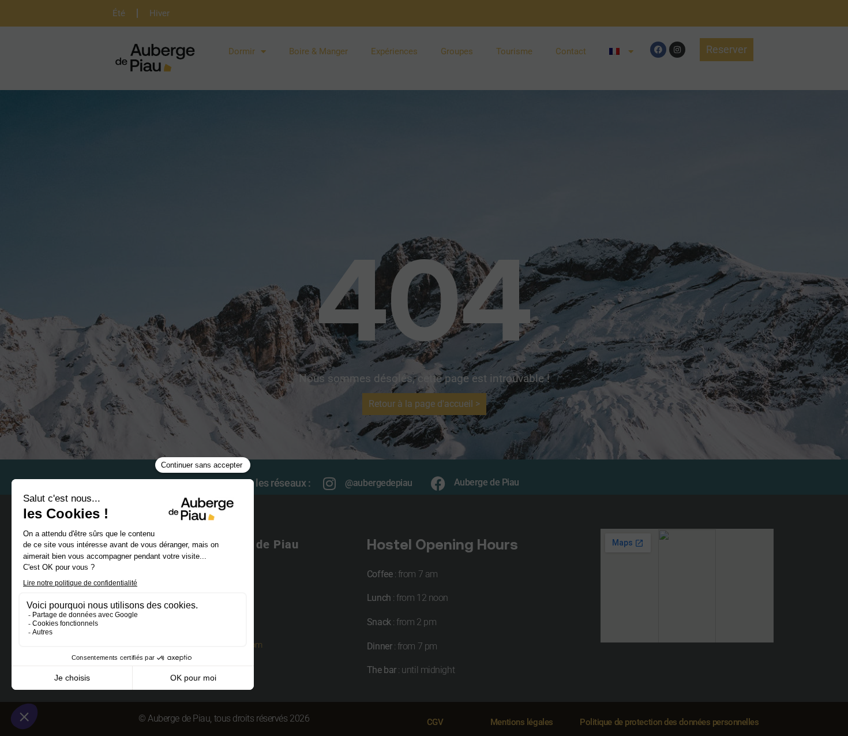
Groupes (457, 51)
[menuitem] (621, 51)
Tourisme (514, 51)
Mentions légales (521, 722)
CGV (435, 722)
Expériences (394, 51)
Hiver (159, 13)
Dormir (241, 51)
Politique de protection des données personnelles (669, 722)
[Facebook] (658, 50)
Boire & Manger (318, 51)
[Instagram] (677, 50)
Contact (571, 51)
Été (118, 13)
